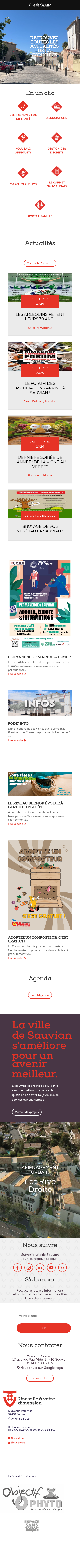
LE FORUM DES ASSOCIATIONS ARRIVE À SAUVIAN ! (40, 388)
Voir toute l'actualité (40, 263)
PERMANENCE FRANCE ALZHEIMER (39, 657)
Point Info (18, 724)
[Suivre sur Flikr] (62, 1267)
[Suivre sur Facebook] (17, 1267)
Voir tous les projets (27, 1112)
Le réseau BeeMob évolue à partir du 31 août (35, 805)
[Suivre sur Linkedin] (40, 1267)
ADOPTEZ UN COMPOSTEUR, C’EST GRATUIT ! (38, 940)
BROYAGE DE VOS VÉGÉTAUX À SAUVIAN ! (40, 528)
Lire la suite (16, 674)
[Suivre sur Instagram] (28, 1267)
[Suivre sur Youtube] (51, 1267)
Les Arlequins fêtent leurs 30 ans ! (40, 316)
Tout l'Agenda (40, 995)
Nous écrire (40, 1378)
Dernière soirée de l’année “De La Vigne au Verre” (40, 462)
